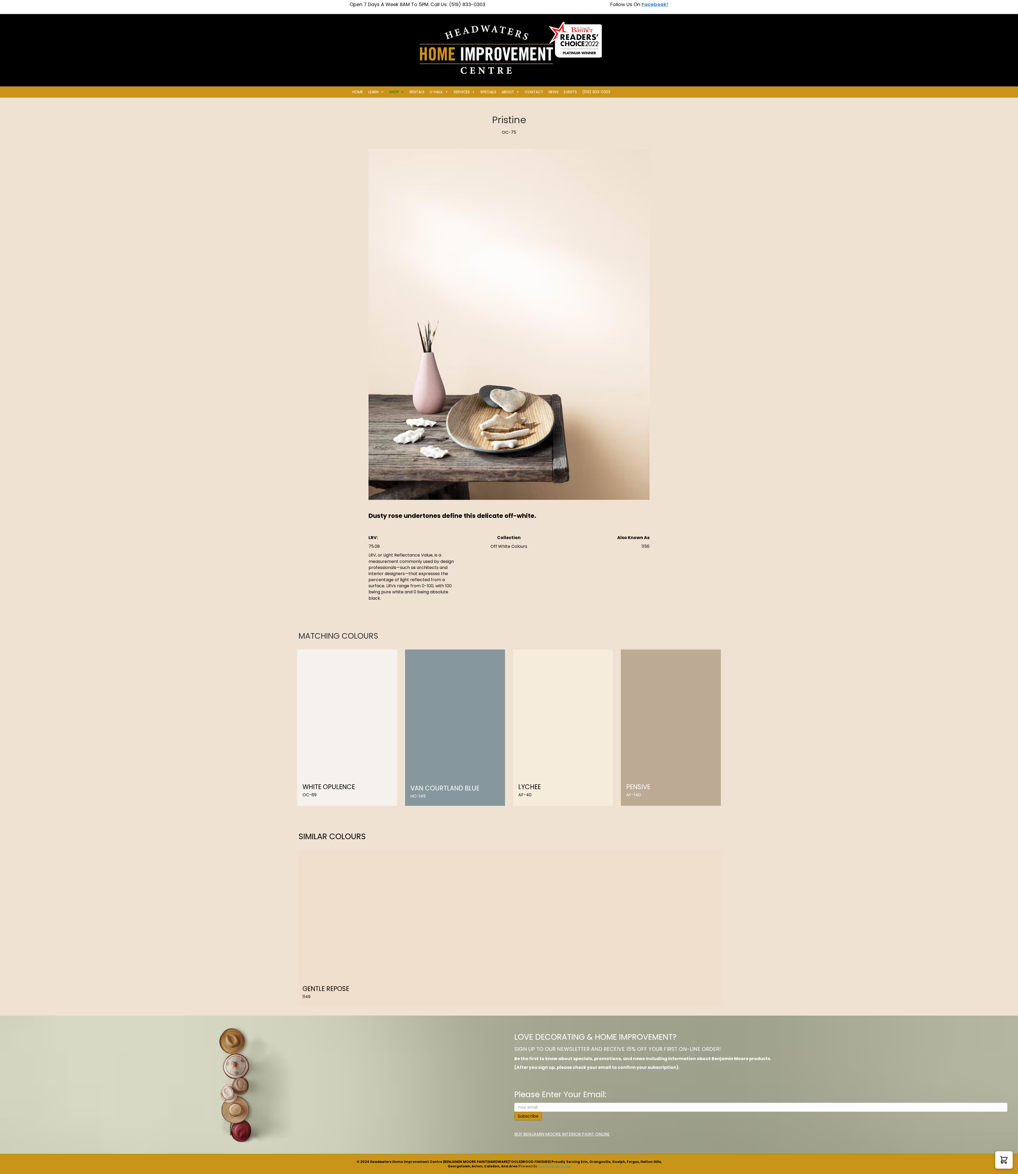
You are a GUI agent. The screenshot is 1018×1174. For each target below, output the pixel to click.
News (554, 92)
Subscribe (528, 1116)
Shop (394, 92)
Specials (488, 92)
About (508, 92)
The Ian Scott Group (554, 1166)
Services (462, 92)
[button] (1004, 1160)
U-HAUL (436, 92)
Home (357, 92)
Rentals (417, 92)
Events (570, 92)
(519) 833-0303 (596, 92)
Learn (373, 92)
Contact (534, 92)
